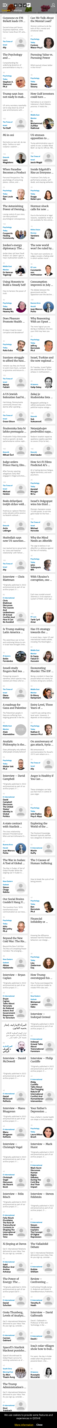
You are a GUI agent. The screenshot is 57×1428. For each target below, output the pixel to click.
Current (6, 10)
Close (39, 1424)
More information (24, 1424)
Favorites (17, 10)
